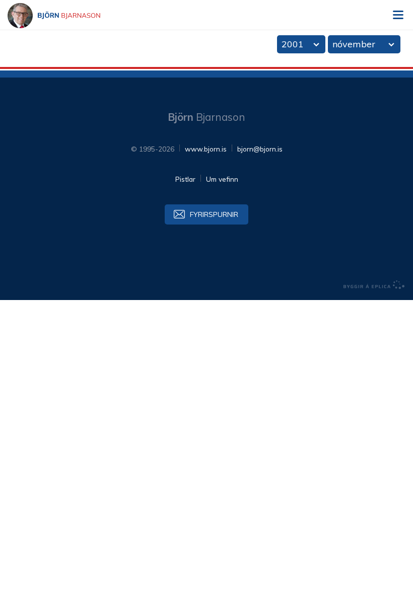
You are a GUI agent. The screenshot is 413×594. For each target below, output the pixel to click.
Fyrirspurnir (214, 214)
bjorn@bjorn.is (260, 148)
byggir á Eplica (374, 285)
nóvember (353, 44)
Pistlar (185, 179)
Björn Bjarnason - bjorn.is (63, 15)
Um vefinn (222, 179)
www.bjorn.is (206, 148)
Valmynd (398, 15)
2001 (293, 44)
